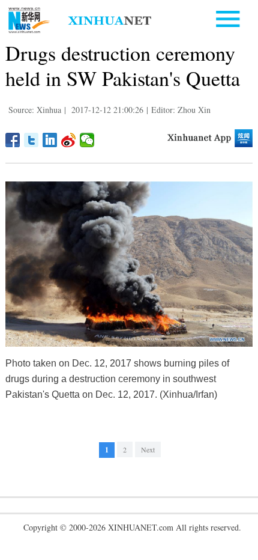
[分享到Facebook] (12, 140)
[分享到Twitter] (31, 140)
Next (148, 449)
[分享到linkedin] (50, 140)
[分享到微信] (87, 140)
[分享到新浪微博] (68, 140)
